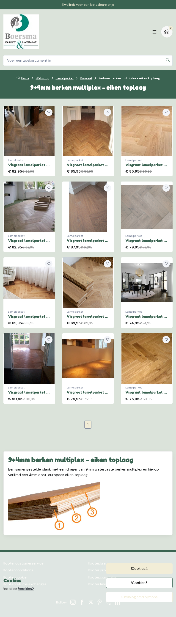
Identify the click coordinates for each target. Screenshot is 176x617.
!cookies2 (26, 588)
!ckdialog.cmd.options (139, 597)
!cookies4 (139, 568)
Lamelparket (65, 78)
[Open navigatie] (154, 32)
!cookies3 (139, 582)
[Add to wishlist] (48, 112)
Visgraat (86, 78)
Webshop (42, 78)
